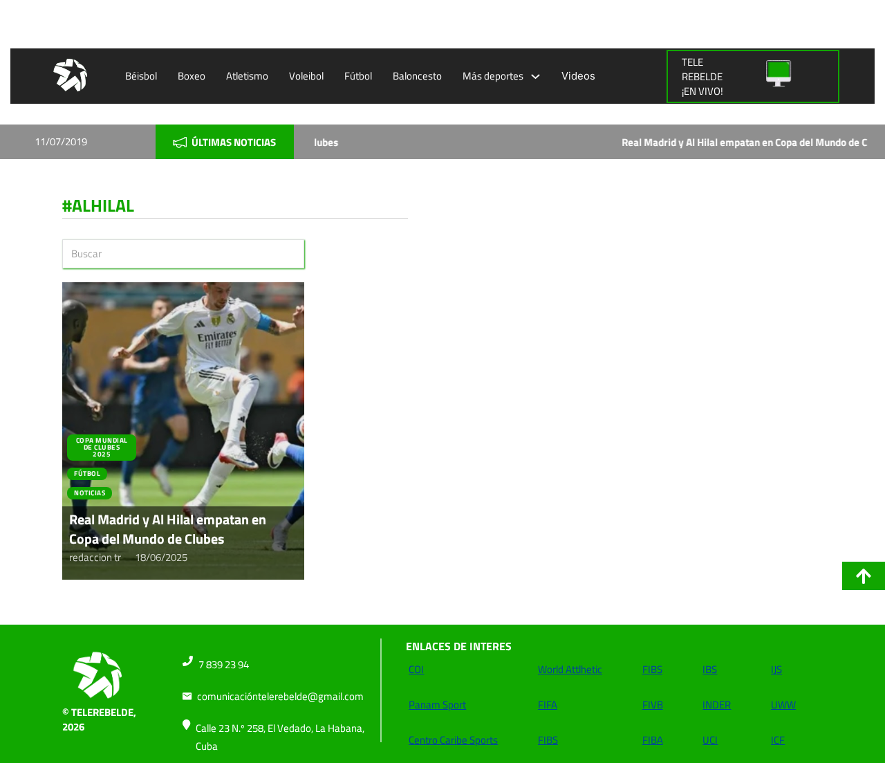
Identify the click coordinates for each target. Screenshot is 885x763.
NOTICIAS (89, 493)
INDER (716, 705)
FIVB (652, 705)
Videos (578, 75)
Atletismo (247, 76)
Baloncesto (417, 76)
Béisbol (141, 76)
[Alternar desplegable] (535, 76)
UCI (710, 740)
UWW (783, 705)
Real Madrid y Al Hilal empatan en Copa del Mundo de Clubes (703, 142)
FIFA (547, 705)
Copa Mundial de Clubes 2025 (102, 447)
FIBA (652, 740)
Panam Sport (437, 705)
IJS (776, 669)
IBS (709, 669)
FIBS (548, 740)
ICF (778, 740)
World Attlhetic (570, 669)
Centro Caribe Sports (453, 740)
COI (416, 669)
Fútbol (358, 76)
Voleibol (306, 76)
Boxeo (191, 76)
